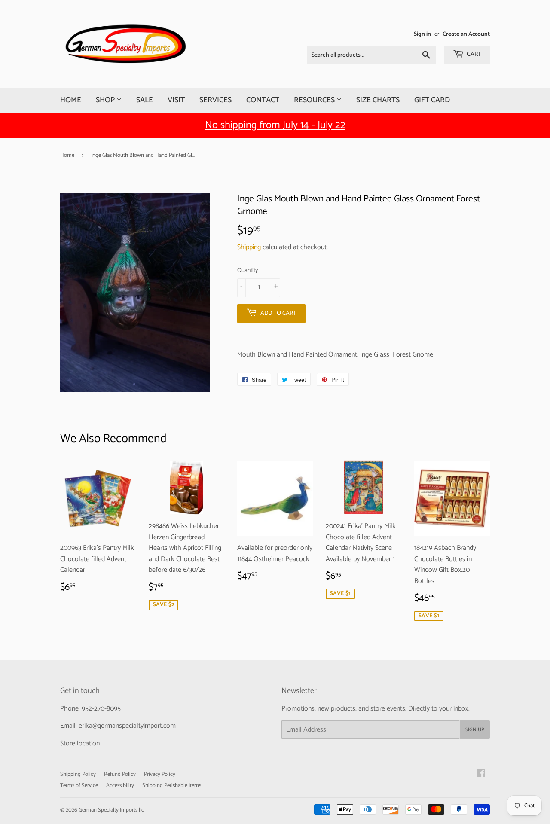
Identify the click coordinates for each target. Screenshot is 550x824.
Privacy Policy (159, 774)
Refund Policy (120, 774)
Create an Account (466, 34)
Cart (473, 54)
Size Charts (378, 100)
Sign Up (474, 730)
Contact (262, 100)
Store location (80, 743)
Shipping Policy (78, 774)
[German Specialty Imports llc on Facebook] (481, 774)
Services (215, 100)
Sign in (422, 34)
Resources (315, 100)
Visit (176, 100)
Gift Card (432, 100)
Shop (106, 100)
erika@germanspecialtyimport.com (127, 726)
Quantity (247, 270)
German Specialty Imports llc (111, 810)
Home (70, 100)
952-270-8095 (101, 708)
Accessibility (120, 785)
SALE (144, 100)
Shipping (249, 247)
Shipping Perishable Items (171, 785)
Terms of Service (79, 785)
